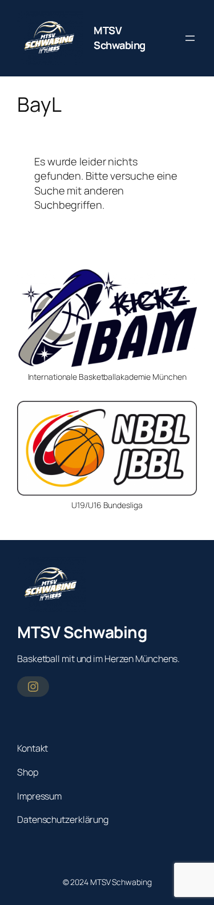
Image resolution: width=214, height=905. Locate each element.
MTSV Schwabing (120, 37)
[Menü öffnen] (190, 38)
